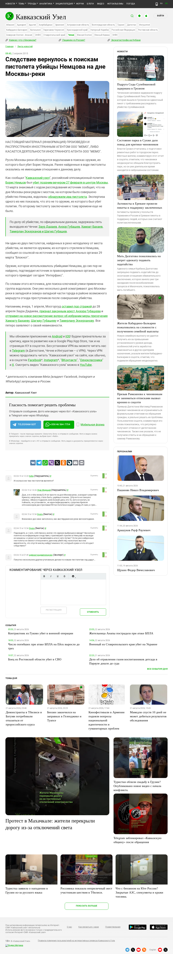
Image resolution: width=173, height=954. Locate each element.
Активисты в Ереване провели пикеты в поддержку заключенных (139, 205)
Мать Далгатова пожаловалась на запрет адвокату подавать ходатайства (139, 260)
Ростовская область (148, 30)
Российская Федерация (123, 30)
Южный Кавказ (102, 35)
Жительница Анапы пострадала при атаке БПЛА (121, 633)
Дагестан (131, 24)
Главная (9, 46)
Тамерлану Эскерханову (76, 320)
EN (166, 3)
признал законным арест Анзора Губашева (70, 311)
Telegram (18, 350)
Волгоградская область (103, 24)
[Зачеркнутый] (64, 576)
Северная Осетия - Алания (19, 35)
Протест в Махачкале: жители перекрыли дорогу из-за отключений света (50, 824)
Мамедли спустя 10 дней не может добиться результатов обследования (148, 716)
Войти (160, 16)
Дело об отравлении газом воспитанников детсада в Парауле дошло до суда (123, 661)
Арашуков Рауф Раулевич (133, 530)
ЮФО (115, 35)
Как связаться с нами (88, 927)
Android (57, 336)
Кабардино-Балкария (16, 30)
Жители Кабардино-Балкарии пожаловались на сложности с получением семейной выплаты (137, 327)
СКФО (38, 35)
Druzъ (40, 514)
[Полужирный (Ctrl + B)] (44, 576)
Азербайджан (45, 24)
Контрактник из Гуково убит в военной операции (40, 633)
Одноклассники (91, 360)
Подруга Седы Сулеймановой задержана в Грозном (136, 86)
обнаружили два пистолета (67, 196)
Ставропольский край (54, 35)
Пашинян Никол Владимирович (138, 490)
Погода (130, 4)
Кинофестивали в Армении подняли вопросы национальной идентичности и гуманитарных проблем (107, 720)
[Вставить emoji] (73, 576)
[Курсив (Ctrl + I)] (50, 576)
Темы (21, 4)
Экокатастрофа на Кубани (126, 40)
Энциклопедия (64, 4)
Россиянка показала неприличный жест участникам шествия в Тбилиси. (86, 890)
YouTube (86, 365)
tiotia (31, 476)
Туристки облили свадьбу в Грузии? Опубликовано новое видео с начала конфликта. (137, 786)
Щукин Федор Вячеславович (136, 570)
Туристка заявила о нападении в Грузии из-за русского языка (26, 890)
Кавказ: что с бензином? (22, 40)
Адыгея (32, 24)
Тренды (32, 4)
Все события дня (157, 669)
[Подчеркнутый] (57, 576)
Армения (59, 24)
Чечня (71, 35)
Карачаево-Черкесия (53, 30)
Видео (100, 4)
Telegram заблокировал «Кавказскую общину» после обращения (137, 840)
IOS (67, 336)
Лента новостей (25, 46)
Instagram (51, 360)
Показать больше (86, 905)
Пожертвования (112, 927)
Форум (80, 4)
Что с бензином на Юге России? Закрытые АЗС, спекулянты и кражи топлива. (139, 892)
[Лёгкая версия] (156, 4)
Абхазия (10, 24)
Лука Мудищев (44, 490)
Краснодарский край (77, 30)
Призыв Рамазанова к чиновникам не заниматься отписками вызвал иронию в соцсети (139, 398)
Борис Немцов (15, 182)
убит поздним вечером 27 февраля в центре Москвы (70, 182)
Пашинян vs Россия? (73, 40)
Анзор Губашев (69, 226)
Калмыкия (35, 30)
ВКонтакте (69, 360)
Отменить (93, 612)
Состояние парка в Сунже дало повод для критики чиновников (137, 142)
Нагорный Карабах (99, 30)
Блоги (90, 4)
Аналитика (45, 4)
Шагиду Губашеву (43, 320)
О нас (69, 927)
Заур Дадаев (48, 226)
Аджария (21, 24)
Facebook (34, 360)
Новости (10, 4)
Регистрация (53, 610)
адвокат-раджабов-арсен (41, 555)
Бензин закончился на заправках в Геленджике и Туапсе (64, 716)
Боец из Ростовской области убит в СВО (34, 659)
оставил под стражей (77, 306)
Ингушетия (144, 24)
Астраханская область (78, 24)
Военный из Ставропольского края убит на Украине (123, 644)
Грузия (121, 24)
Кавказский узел (38, 178)
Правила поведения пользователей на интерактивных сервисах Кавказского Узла (76, 940)
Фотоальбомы (115, 4)
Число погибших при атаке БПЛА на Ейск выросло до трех (44, 646)
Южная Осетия (84, 35)
